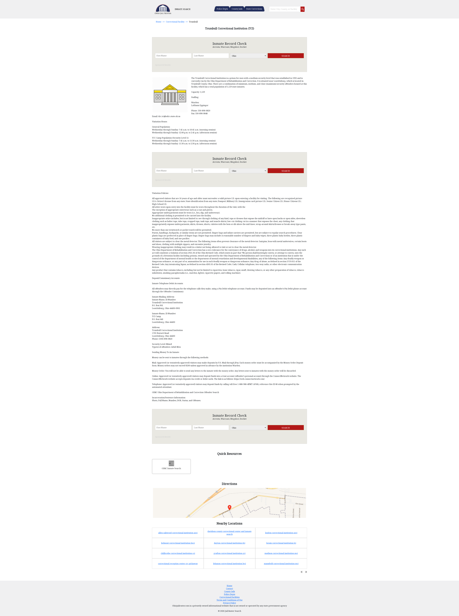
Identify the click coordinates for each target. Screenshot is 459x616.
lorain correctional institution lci (281, 543)
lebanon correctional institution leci (229, 563)
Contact (229, 588)
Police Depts (222, 9)
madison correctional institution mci (281, 553)
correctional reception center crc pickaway (178, 563)
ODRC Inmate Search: (171, 468)
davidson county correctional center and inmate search (229, 533)
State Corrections (254, 9)
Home (158, 21)
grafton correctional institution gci (229, 553)
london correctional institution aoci (281, 532)
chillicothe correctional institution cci (178, 553)
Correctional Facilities (230, 597)
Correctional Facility (175, 21)
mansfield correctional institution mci (281, 563)
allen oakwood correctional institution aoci (177, 532)
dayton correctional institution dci (229, 543)
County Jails (237, 9)
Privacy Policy (229, 603)
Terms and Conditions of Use (230, 600)
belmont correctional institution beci (178, 543)
